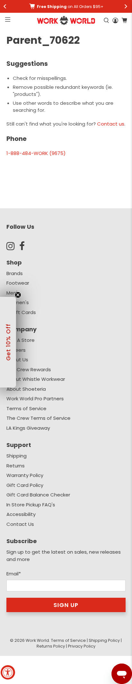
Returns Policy (51, 646)
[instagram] (12, 246)
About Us (17, 359)
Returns (15, 465)
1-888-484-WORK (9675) (36, 153)
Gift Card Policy (24, 485)
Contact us (110, 123)
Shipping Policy (104, 640)
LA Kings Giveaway (28, 428)
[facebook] (25, 246)
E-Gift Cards (21, 312)
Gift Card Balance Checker (38, 494)
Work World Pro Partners (35, 398)
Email (13, 573)
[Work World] (66, 20)
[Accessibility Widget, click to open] (8, 672)
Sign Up (66, 605)
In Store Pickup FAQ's (30, 504)
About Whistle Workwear (35, 379)
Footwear (17, 283)
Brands (14, 273)
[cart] (124, 20)
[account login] (115, 20)
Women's (17, 302)
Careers (16, 350)
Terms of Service (26, 408)
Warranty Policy (24, 475)
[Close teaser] (18, 295)
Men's (13, 292)
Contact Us (20, 524)
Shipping (16, 455)
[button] (8, 342)
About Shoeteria (26, 389)
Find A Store (20, 340)
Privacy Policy (81, 646)
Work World (37, 640)
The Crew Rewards (28, 369)
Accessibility (21, 514)
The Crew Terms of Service (38, 418)
